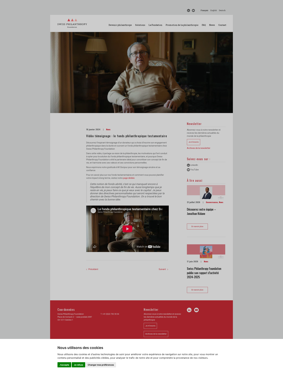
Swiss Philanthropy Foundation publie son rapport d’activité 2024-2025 (204, 272)
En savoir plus (197, 226)
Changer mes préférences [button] (101, 365)
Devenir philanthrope (120, 25)
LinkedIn (194, 165)
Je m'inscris (150, 326)
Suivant (162, 269)
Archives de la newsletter (198, 148)
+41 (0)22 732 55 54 (110, 314)
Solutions (140, 25)
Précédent (93, 269)
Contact (222, 25)
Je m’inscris (194, 142)
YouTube (194, 169)
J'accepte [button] (64, 365)
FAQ (204, 25)
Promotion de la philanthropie (182, 25)
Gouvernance (212, 202)
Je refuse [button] (78, 365)
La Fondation (155, 25)
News (212, 25)
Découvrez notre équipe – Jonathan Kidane (201, 211)
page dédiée (129, 178)
